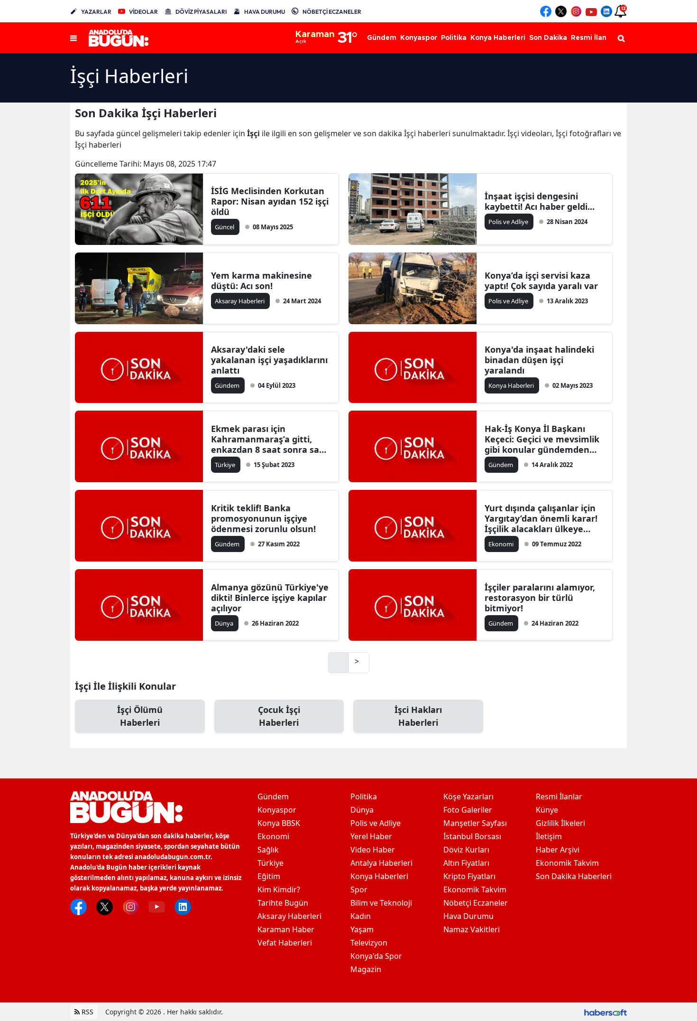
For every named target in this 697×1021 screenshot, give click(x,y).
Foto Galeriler (467, 810)
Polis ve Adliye (375, 823)
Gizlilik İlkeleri (560, 823)
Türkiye (270, 863)
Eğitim (268, 876)
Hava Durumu (468, 916)
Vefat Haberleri (284, 942)
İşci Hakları (418, 716)
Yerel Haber (371, 836)
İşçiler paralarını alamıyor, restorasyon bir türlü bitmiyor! (540, 597)
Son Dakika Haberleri (574, 876)
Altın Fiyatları (466, 863)
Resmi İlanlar (559, 796)
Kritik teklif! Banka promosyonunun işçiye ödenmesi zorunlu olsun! (263, 518)
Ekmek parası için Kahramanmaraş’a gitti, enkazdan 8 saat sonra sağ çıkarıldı (267, 439)
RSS (86, 1011)
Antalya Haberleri (381, 863)
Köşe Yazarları (468, 796)
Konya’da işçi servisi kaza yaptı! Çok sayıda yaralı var (541, 280)
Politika (363, 796)
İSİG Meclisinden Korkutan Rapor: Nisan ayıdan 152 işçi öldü (270, 201)
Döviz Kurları (466, 849)
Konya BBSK (278, 823)
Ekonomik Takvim (474, 889)
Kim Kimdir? (278, 889)
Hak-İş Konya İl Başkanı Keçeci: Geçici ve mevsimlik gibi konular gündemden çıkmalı (542, 439)
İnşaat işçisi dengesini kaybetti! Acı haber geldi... (540, 201)
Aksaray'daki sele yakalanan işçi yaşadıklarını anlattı (269, 359)
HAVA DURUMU (264, 11)
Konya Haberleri (379, 876)
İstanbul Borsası (472, 836)
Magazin (365, 969)
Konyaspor (276, 810)
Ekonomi (273, 836)
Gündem (273, 796)
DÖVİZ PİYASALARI (201, 11)
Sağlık (268, 849)
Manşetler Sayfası (475, 823)
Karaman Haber (285, 929)
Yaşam (362, 929)
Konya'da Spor (376, 956)
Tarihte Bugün (282, 903)
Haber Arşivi (557, 849)
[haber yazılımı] (605, 1012)
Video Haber (372, 849)
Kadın (360, 916)
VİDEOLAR (143, 11)
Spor (358, 889)
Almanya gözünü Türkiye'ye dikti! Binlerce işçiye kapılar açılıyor (270, 597)
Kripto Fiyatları (469, 876)
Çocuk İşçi (279, 716)
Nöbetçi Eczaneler (475, 903)
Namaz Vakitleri (471, 929)
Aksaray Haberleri (289, 916)
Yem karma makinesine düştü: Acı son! (261, 280)
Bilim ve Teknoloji (381, 903)
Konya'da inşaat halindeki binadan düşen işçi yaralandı (539, 359)
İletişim (549, 836)
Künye (547, 810)
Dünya (362, 810)
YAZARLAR (96, 11)
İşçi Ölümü (140, 716)
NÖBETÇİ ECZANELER (332, 11)
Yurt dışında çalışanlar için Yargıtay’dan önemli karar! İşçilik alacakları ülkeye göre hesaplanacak (541, 518)
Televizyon (368, 942)
